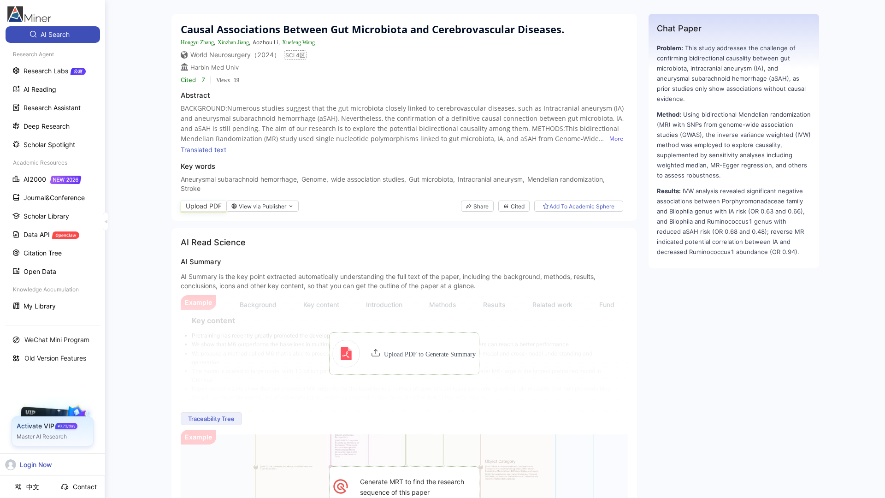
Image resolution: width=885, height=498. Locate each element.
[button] (404, 354)
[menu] (53, 171)
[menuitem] (53, 34)
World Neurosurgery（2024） (235, 55)
